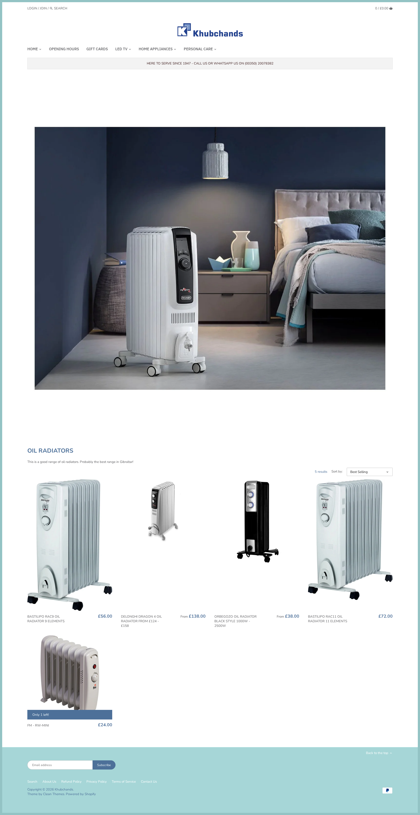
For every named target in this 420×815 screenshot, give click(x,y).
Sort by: (337, 471)
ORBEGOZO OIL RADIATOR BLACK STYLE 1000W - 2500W (235, 621)
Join (43, 8)
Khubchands (64, 789)
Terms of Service (124, 781)
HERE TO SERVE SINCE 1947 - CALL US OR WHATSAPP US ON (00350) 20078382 (210, 63)
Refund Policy (71, 781)
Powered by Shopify (81, 794)
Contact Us (149, 781)
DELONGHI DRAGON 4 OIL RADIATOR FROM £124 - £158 (141, 621)
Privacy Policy (96, 781)
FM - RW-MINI (38, 725)
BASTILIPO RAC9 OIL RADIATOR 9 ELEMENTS (46, 618)
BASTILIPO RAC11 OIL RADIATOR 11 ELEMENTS (327, 618)
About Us (49, 781)
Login (32, 8)
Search (32, 781)
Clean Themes (53, 794)
